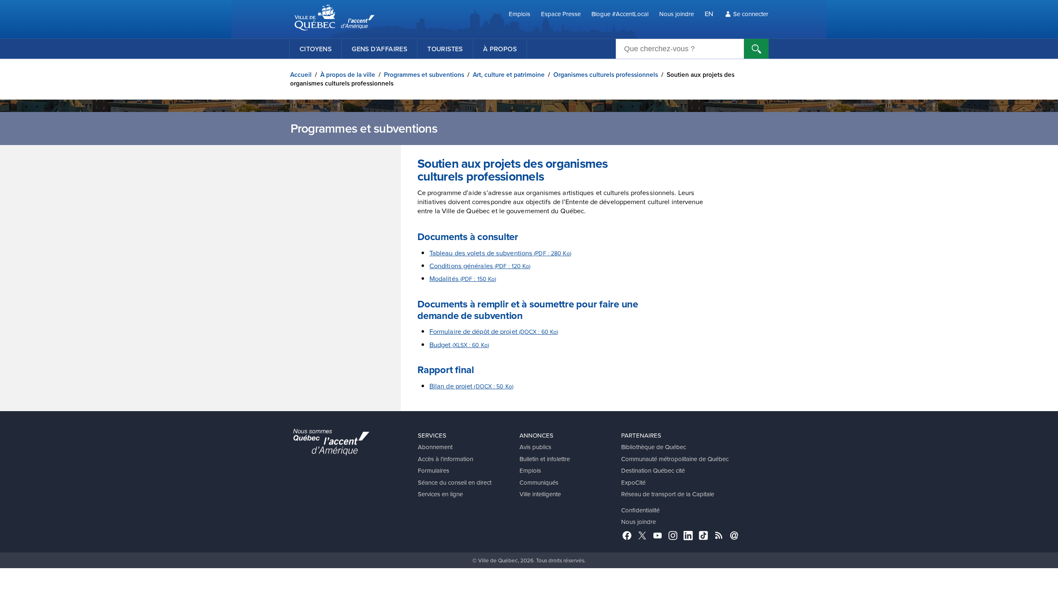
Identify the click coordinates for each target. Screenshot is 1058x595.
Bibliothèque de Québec (653, 447)
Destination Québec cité (653, 470)
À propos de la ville (347, 74)
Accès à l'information (445, 459)
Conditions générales (480, 265)
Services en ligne (440, 494)
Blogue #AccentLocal (619, 14)
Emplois (519, 14)
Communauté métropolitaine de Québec (675, 459)
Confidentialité (640, 510)
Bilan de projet (471, 385)
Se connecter (750, 14)
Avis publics (535, 447)
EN (709, 13)
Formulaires (433, 470)
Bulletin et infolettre (544, 459)
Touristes (445, 48)
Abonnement (435, 447)
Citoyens (315, 48)
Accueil (301, 74)
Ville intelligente (540, 494)
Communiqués (538, 482)
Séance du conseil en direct (454, 482)
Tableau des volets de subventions (500, 252)
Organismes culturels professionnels (605, 74)
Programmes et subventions (424, 74)
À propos (500, 48)
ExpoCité (633, 482)
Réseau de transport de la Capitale (667, 494)
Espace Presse (561, 14)
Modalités (462, 278)
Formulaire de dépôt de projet (493, 331)
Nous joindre (676, 14)
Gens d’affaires (379, 48)
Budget (459, 344)
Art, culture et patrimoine (509, 74)
